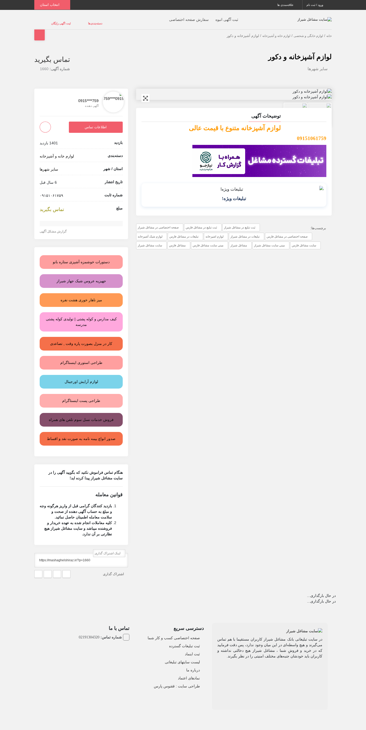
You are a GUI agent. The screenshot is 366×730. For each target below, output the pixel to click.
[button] (234, 111)
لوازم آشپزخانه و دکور (300, 51)
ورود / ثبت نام (315, 4)
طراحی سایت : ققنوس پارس (177, 681)
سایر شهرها (318, 63)
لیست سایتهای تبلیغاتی (182, 656)
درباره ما (193, 665)
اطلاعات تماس (96, 122)
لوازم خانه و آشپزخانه (276, 30)
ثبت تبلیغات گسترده (184, 640)
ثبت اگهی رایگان (55, 20)
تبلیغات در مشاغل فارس (184, 231)
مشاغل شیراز (238, 240)
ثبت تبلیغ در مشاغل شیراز (239, 222)
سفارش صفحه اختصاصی (178, 17)
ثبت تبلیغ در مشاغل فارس (201, 222)
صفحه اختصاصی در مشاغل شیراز (158, 222)
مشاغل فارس (177, 240)
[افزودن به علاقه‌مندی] (45, 121)
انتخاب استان (50, 5)
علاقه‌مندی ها (285, 4)
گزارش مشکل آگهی (54, 226)
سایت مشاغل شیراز (150, 240)
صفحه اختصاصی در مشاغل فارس (287, 231)
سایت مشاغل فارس (304, 240)
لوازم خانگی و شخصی (308, 30)
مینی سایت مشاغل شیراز (269, 240)
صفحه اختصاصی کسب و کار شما (174, 632)
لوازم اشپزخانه (214, 231)
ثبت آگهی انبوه (216, 17)
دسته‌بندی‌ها (79, 20)
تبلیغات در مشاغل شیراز (245, 231)
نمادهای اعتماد (189, 673)
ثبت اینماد (192, 648)
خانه (329, 30)
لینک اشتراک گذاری (108, 548)
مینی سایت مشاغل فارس (208, 240)
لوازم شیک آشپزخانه (150, 231)
